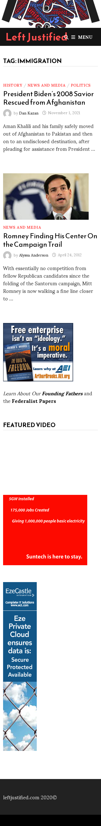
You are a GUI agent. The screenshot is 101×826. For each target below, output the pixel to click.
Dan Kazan (28, 112)
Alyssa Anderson (33, 254)
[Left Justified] (50, 12)
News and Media (46, 85)
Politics (81, 85)
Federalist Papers (34, 400)
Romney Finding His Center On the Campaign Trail (50, 240)
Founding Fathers (62, 392)
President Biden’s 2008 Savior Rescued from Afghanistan (48, 97)
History (12, 85)
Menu (85, 36)
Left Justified (37, 36)
